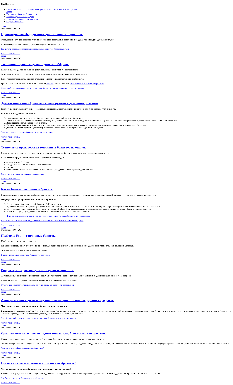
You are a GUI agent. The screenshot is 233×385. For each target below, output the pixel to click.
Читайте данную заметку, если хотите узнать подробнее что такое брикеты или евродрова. (48, 216)
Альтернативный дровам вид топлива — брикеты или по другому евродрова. (57, 300)
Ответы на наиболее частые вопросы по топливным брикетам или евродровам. (37, 285)
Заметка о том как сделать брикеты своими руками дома (27, 132)
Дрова (9, 12)
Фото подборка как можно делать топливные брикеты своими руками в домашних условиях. (44, 88)
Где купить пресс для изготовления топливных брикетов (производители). (35, 49)
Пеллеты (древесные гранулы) (20, 16)
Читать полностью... (10, 53)
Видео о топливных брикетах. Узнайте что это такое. (25, 255)
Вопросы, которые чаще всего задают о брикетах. (37, 270)
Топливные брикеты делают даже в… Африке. (35, 64)
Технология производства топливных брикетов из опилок (43, 147)
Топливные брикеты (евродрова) (21, 14)
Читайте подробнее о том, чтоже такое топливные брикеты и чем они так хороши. (39, 318)
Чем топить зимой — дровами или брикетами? (22, 348)
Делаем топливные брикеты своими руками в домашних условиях (49, 103)
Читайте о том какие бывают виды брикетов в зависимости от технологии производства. (42, 220)
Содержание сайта (14, 21)
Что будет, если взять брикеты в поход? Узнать (22, 378)
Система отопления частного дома (22, 19)
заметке (49, 83)
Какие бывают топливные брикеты (27, 189)
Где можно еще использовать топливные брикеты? (38, 363)
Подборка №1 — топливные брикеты (28, 235)
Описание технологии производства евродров (22, 174)
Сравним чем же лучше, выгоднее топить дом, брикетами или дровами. (53, 333)
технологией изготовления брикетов (87, 83)
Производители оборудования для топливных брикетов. (42, 34)
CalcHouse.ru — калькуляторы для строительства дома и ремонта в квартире (41, 9)
